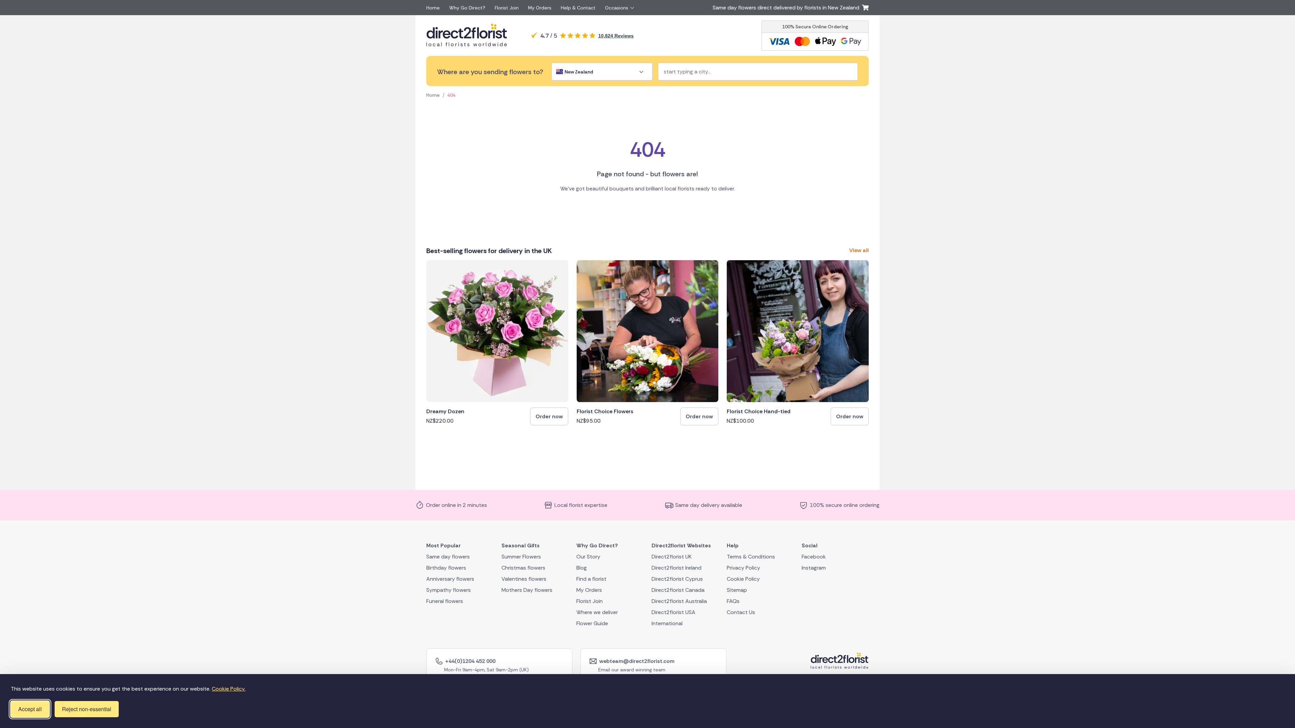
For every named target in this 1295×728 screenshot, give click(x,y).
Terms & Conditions (751, 556)
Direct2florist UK (672, 556)
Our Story (588, 556)
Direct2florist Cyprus (677, 578)
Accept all (30, 709)
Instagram (814, 567)
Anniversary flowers (450, 578)
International (667, 623)
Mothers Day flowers (526, 589)
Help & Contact (578, 8)
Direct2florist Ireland (676, 567)
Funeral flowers (444, 600)
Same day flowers (448, 556)
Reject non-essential (86, 709)
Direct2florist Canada (678, 589)
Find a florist (591, 578)
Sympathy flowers (448, 589)
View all (859, 250)
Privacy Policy (743, 567)
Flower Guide (592, 623)
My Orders (539, 8)
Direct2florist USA (673, 611)
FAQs (733, 600)
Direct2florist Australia (679, 600)
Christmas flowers (523, 567)
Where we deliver (597, 611)
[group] (497, 342)
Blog (581, 567)
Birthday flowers (446, 567)
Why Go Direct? (467, 8)
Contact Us (741, 611)
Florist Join (507, 8)
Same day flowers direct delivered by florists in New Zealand (787, 7)
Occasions (616, 8)
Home (433, 8)
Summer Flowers (521, 556)
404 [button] (451, 95)
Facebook (814, 556)
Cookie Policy (743, 578)
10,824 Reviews (616, 35)
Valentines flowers (523, 578)
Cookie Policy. (229, 688)
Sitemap (737, 589)
